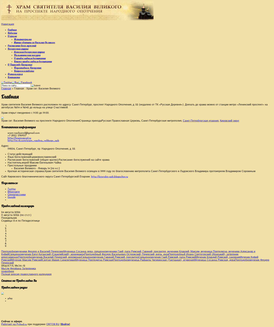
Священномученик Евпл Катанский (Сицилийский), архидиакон (46, 254)
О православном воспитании (30, 58)
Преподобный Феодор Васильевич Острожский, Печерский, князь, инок (126, 254)
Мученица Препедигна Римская (94, 260)
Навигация (7, 24)
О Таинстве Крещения (20, 64)
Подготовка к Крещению (28, 67)
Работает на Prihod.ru (14, 324)
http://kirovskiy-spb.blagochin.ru (109, 177)
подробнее (7, 271)
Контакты (14, 77)
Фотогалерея (15, 74)
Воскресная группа (18, 48)
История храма (23, 39)
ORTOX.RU (52, 324)
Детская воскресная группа (29, 51)
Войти (65, 324)
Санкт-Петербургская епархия (201, 121)
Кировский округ (229, 121)
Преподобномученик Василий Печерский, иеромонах (49, 257)
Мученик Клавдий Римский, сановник (218, 257)
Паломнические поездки (27, 55)
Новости (12, 33)
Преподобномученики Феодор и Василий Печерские (32, 251)
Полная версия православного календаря (26, 274)
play (10, 298)
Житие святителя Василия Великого (34, 42)
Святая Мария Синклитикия (58, 260)
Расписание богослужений (22, 45)
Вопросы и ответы (24, 70)
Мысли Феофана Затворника (18, 268)
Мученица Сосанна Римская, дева (214, 260)
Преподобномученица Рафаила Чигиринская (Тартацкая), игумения (153, 260)
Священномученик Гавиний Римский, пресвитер (110, 257)
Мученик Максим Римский (26, 260)
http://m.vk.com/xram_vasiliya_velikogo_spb (33, 140)
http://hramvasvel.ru (19, 138)
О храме (12, 36)
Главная (12, 29)
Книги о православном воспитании (33, 61)
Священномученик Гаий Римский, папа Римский (167, 257)
